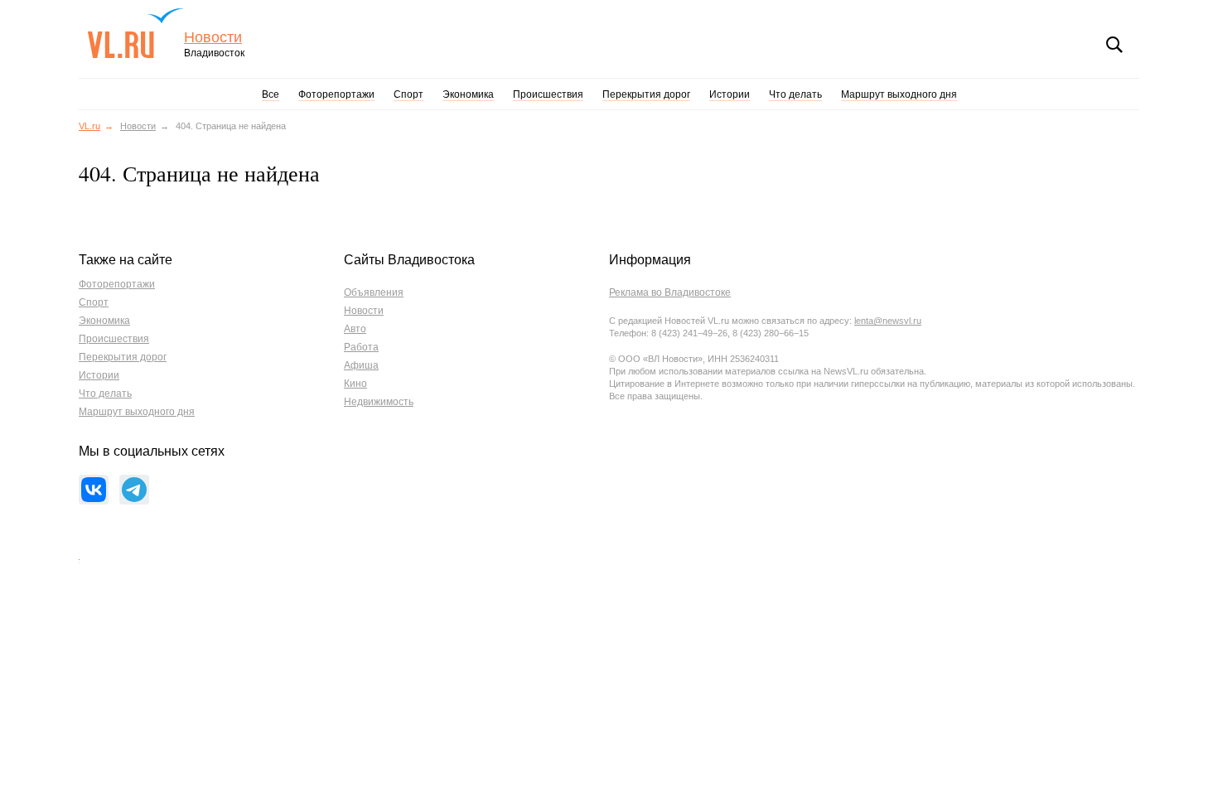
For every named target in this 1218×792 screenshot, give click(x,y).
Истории (729, 94)
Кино (355, 383)
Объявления (374, 292)
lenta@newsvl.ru (887, 321)
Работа (361, 347)
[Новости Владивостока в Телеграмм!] (134, 490)
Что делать (795, 94)
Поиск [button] (1114, 44)
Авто (355, 329)
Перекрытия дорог (646, 94)
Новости (213, 37)
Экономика (468, 94)
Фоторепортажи (336, 94)
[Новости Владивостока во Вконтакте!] (94, 490)
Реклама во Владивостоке (670, 292)
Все (270, 94)
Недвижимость (378, 402)
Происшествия (548, 94)
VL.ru (135, 33)
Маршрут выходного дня (899, 94)
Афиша (361, 365)
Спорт (408, 94)
